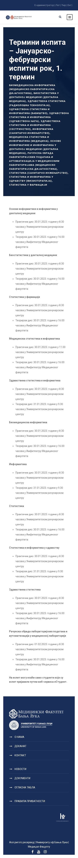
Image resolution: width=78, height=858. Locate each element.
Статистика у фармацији (28, 184)
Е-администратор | (44, 5)
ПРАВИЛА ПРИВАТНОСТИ (30, 801)
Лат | (58, 5)
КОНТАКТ (20, 755)
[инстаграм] (45, 852)
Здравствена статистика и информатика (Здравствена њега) (39, 117)
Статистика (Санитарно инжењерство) (38, 173)
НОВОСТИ (20, 769)
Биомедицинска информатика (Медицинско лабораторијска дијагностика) (32, 89)
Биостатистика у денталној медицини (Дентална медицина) (34, 97)
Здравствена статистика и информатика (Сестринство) (34, 125)
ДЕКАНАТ (20, 746)
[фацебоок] (33, 852)
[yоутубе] (38, 852)
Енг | (70, 5)
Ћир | (64, 5)
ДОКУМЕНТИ (22, 778)
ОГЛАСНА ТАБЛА (25, 787)
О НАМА (19, 737)
